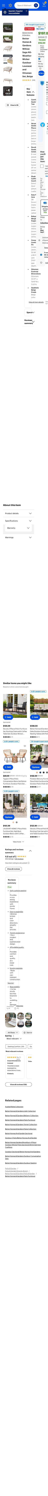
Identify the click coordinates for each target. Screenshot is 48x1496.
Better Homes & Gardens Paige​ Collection (20, 1129)
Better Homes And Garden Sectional (18, 1133)
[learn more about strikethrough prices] (46, 37)
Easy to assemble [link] (16, 912)
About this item (12, 505)
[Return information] (39, 69)
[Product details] (30, 513)
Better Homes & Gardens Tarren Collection (21, 1124)
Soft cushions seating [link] (18, 891)
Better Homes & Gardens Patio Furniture (20, 1120)
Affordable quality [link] (17, 947)
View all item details (36, 302)
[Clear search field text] (32, 5)
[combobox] (26, 5)
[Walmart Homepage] (10, 5)
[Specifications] (30, 521)
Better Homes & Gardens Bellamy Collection (21, 1116)
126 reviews (19, 859)
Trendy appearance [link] (17, 933)
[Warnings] (30, 537)
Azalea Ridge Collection (14, 1107)
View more (17, 842)
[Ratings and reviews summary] (30, 850)
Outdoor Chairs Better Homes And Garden (21, 1138)
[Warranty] (28, 528)
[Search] (36, 5)
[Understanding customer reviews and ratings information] (29, 863)
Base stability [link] (15, 987)
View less (19, 1006)
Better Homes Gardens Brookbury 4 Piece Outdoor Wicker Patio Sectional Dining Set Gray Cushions (23, 1144)
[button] (28, 92)
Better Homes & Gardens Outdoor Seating (20, 1163)
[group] (33, 80)
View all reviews (13, 869)
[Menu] (4, 5)
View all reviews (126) (18, 1084)
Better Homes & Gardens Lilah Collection (20, 1111)
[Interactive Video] (8, 27)
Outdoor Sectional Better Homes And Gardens (22, 1152)
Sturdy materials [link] (16, 968)
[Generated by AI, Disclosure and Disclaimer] (15, 1008)
